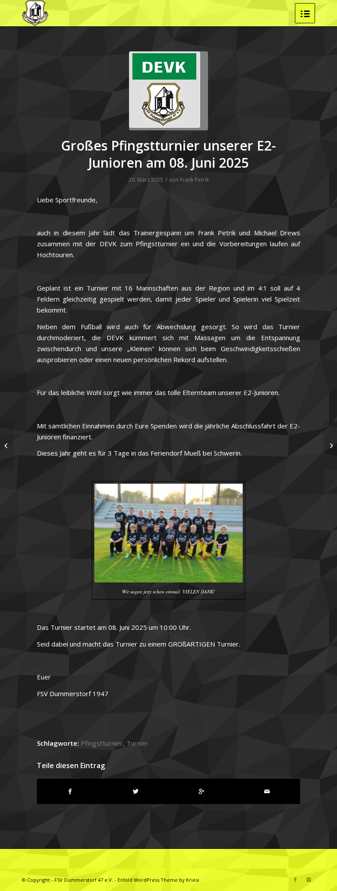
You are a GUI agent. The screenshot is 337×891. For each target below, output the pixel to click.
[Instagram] (308, 879)
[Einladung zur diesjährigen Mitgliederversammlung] (7, 445)
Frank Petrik (194, 179)
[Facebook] (295, 879)
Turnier (137, 743)
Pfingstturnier (102, 743)
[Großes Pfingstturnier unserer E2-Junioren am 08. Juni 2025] (168, 90)
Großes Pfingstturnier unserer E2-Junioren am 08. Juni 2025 (168, 154)
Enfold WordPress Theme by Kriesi (158, 880)
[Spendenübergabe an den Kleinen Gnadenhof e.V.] (330, 445)
